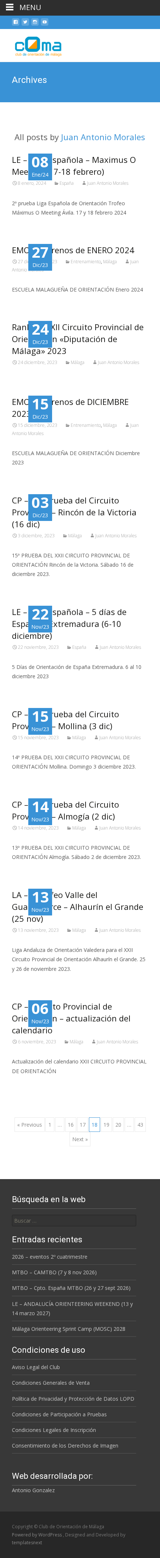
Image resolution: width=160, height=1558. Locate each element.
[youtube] (44, 24)
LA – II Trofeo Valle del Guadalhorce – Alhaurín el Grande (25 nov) (77, 906)
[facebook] (15, 24)
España (67, 183)
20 (118, 1124)
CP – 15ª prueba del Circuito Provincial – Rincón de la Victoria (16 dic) (74, 512)
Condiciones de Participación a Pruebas (59, 1414)
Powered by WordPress (37, 1535)
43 (140, 1124)
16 (71, 1124)
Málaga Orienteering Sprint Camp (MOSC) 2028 (68, 1328)
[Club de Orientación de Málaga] (33, 44)
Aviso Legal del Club (36, 1367)
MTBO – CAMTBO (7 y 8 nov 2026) (54, 1272)
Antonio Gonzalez (33, 1490)
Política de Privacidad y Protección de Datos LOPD (73, 1398)
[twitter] (25, 24)
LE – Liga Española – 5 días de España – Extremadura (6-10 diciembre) (69, 623)
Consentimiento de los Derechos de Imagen (65, 1445)
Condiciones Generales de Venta (51, 1382)
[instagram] (35, 24)
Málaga (110, 261)
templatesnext (27, 1542)
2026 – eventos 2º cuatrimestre (49, 1256)
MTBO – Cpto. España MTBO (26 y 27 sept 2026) (71, 1287)
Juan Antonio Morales (103, 136)
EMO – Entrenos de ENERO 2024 (73, 249)
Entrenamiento (86, 261)
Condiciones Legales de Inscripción (54, 1429)
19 (106, 1124)
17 (83, 1124)
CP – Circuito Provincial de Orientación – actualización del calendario (71, 1018)
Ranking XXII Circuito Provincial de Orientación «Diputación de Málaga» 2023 (78, 338)
